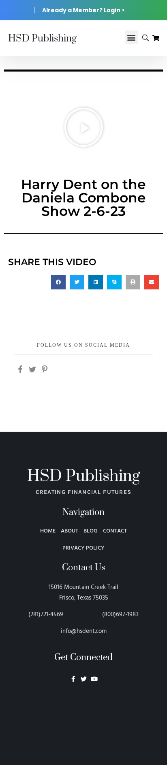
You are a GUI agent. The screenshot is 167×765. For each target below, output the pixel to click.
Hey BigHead (83, 722)
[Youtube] (94, 679)
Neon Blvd (83, 701)
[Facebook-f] (73, 679)
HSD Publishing (42, 39)
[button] (131, 37)
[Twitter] (84, 679)
